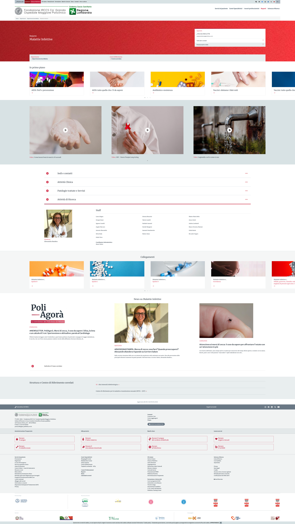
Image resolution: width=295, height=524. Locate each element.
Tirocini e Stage (152, 484)
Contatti (76, 1)
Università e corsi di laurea (154, 483)
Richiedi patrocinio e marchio (221, 473)
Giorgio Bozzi (100, 220)
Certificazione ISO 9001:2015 (221, 475)
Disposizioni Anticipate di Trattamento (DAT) (27, 484)
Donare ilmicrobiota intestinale (93, 447)
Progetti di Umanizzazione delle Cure (24, 477)
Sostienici (27, 1)
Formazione (58, 1)
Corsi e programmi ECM (154, 481)
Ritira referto (18, 472)
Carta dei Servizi (152, 470)
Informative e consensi (21, 483)
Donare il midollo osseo (24, 447)
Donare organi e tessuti (223, 439)
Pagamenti (18, 461)
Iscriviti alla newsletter (156, 424)
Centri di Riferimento (86, 464)
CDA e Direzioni (152, 462)
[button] (147, 173)
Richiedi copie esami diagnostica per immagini (27, 475)
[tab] (147, 173)
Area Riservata (219, 479)
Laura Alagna (100, 216)
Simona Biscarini (147, 216)
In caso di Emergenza (20, 462)
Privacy (17, 486)
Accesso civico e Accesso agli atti (222, 472)
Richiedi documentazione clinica (23, 473)
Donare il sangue (22, 439)
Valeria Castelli (146, 220)
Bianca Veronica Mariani (196, 227)
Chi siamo (44, 1)
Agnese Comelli (100, 223)
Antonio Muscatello (101, 230)
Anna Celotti (192, 220)
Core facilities (217, 461)
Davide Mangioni (147, 227)
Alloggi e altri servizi (20, 481)
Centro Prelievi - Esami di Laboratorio (25, 468)
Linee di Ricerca (218, 459)
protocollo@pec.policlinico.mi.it (23, 426)
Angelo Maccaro (100, 227)
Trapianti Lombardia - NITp (88, 466)
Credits (216, 470)
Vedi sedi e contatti (202, 40)
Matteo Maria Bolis (194, 216)
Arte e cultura (83, 1)
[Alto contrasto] (259, 1)
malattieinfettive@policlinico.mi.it (205, 36)
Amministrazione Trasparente (155, 475)
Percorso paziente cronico (21, 464)
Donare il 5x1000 (221, 447)
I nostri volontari (19, 479)
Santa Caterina (85, 462)
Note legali (217, 468)
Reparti (263, 8)
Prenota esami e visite (202, 44)
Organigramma (152, 464)
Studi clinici (217, 462)
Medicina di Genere (153, 473)
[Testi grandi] (256, 1)
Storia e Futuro (151, 459)
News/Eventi (50, 1)
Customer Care (152, 416)
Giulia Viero (99, 237)
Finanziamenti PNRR (153, 472)
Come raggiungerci (153, 418)
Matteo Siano (146, 234)
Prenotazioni (18, 459)
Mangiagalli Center (86, 459)
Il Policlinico (35, 1)
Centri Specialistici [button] (235, 8)
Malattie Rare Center (86, 461)
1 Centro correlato (116, 59)
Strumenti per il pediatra (154, 486)
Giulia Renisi (192, 230)
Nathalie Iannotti (147, 223)
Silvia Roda (99, 234)
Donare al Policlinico (156, 447)
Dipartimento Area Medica (40, 59)
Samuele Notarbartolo (148, 230)
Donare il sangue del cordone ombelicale (160, 439)
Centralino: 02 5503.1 (22, 407)
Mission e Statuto (152, 468)
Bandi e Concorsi (66, 1)
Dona (72, 1)
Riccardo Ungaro (194, 234)
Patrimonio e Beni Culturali (155, 466)
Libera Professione (20, 466)
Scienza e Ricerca (273, 8)
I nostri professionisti (251, 8)
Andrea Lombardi (194, 223)
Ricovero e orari (19, 470)
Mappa (149, 420)
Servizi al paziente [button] (221, 8)
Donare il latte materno (91, 439)
